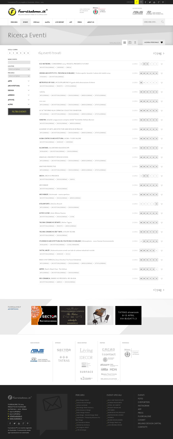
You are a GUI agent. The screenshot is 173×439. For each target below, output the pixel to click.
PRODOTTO (60, 86)
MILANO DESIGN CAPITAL (149, 423)
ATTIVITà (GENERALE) (70, 86)
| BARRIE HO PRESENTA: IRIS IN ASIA (57, 278)
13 (28, 53)
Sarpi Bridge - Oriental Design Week (87, 415)
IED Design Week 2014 (114, 422)
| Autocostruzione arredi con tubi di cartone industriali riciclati (67, 250)
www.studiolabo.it (16, 418)
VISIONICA (111, 417)
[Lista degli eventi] (124, 43)
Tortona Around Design (83, 402)
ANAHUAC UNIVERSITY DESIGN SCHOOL (53, 157)
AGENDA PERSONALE (151, 42)
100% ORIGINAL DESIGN (115, 425)
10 (17, 53)
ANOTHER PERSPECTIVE (47, 166)
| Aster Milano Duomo (52, 213)
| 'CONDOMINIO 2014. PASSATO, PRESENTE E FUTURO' (64, 64)
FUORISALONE (144, 416)
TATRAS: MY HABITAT (114, 405)
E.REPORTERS (144, 402)
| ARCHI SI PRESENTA (49, 176)
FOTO (140, 398)
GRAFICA (72, 179)
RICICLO (68, 254)
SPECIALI (36, 22)
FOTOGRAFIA (43, 77)
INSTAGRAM (143, 406)
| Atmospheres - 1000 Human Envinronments (76, 241)
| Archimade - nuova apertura (54, 194)
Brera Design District (82, 400)
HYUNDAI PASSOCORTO (115, 402)
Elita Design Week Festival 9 (84, 407)
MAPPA (47, 22)
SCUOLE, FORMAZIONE (73, 245)
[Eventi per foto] (130, 42)
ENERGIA (68, 67)
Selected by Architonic (83, 425)
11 (20, 53)
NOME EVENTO (12, 59)
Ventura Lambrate (81, 405)
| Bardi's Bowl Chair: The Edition (53, 269)
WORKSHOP (60, 142)
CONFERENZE (60, 67)
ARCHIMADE (43, 185)
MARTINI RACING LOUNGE (115, 415)
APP (70, 22)
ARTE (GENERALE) (44, 95)
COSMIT (141, 420)
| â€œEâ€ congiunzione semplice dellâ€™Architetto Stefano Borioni (66, 120)
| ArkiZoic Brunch (50, 204)
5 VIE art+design (81, 430)
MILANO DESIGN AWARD (115, 420)
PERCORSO (11, 73)
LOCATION (11, 66)
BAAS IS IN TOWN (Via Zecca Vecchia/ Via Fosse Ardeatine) (60, 260)
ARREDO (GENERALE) (87, 95)
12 (24, 53)
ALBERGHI (59, 282)
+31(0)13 (42, 92)
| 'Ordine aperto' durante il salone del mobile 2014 (74, 73)
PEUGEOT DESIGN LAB (114, 407)
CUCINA (72, 217)
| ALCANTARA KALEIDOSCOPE (54, 148)
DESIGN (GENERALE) (73, 95)
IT (136, 2)
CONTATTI (142, 427)
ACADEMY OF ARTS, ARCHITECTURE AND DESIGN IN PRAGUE (60, 129)
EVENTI (25, 22)
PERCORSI (14, 22)
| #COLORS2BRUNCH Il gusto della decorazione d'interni (67, 82)
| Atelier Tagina (55, 222)
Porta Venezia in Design (83, 410)
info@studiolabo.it (16, 416)
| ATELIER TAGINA (57, 232)
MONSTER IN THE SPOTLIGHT (116, 412)
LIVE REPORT (59, 22)
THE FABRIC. (111, 410)
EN (141, 2)
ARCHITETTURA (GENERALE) (47, 67)
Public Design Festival (83, 412)
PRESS (80, 22)
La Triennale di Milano (83, 422)
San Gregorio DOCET (82, 427)
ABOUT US (90, 22)
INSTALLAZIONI (44, 151)
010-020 (42, 101)
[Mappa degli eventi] (135, 42)
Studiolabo (31, 2)
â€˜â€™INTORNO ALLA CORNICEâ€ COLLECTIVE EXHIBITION (60, 110)
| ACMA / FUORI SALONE (60, 138)
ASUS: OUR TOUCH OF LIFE (116, 400)
